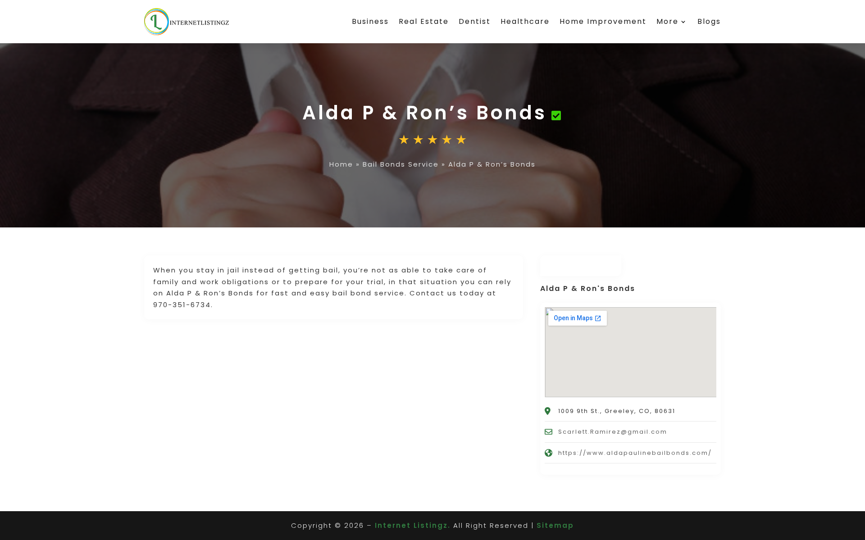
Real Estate (424, 21)
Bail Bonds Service (401, 164)
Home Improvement (603, 21)
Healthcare (525, 21)
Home (341, 164)
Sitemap (555, 525)
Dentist (475, 21)
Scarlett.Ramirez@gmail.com (612, 431)
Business (370, 21)
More (667, 21)
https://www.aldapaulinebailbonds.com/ (635, 453)
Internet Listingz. (413, 525)
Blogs (709, 21)
